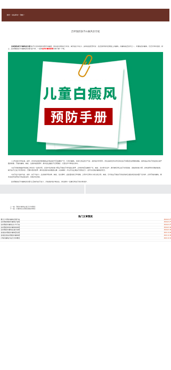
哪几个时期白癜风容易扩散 (10, 219)
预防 (21, 15)
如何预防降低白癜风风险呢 (10, 227)
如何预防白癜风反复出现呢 (10, 230)
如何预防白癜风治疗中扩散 (10, 224)
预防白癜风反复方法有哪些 (25, 207)
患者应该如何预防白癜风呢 (10, 235)
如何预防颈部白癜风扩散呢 (10, 222)
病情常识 (15, 15)
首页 (8, 15)
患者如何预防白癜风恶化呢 (10, 232)
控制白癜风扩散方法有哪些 (10, 238)
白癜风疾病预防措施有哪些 (25, 209)
